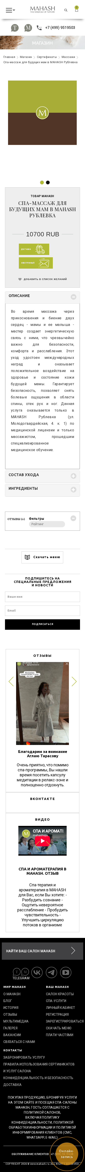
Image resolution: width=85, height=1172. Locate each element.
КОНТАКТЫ (12, 1050)
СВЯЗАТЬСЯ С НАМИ (19, 1042)
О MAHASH (11, 994)
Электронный (28, 263)
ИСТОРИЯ (10, 1008)
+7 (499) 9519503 (59, 27)
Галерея (10, 1028)
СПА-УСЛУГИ (56, 1001)
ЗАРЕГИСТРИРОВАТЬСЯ (64, 1021)
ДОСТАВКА (12, 1085)
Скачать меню (46, 557)
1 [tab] (42, 182)
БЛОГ (7, 1001)
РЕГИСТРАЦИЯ (57, 1014)
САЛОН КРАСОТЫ (60, 994)
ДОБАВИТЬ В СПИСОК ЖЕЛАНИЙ (45, 279)
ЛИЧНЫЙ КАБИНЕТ (60, 1008)
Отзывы (10, 1014)
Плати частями (59, 1035)
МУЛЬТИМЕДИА (16, 1021)
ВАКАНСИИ (12, 1035)
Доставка (26, 249)
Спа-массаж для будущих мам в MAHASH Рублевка (40, 62)
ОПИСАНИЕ (19, 296)
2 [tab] (48, 182)
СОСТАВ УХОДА (24, 475)
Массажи (68, 57)
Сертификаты (47, 57)
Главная (9, 57)
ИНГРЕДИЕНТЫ (23, 488)
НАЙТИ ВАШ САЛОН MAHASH (30, 951)
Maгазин (26, 57)
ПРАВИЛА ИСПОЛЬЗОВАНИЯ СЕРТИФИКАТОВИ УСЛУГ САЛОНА (39, 1067)
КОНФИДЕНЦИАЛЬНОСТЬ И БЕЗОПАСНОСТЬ (38, 1078)
